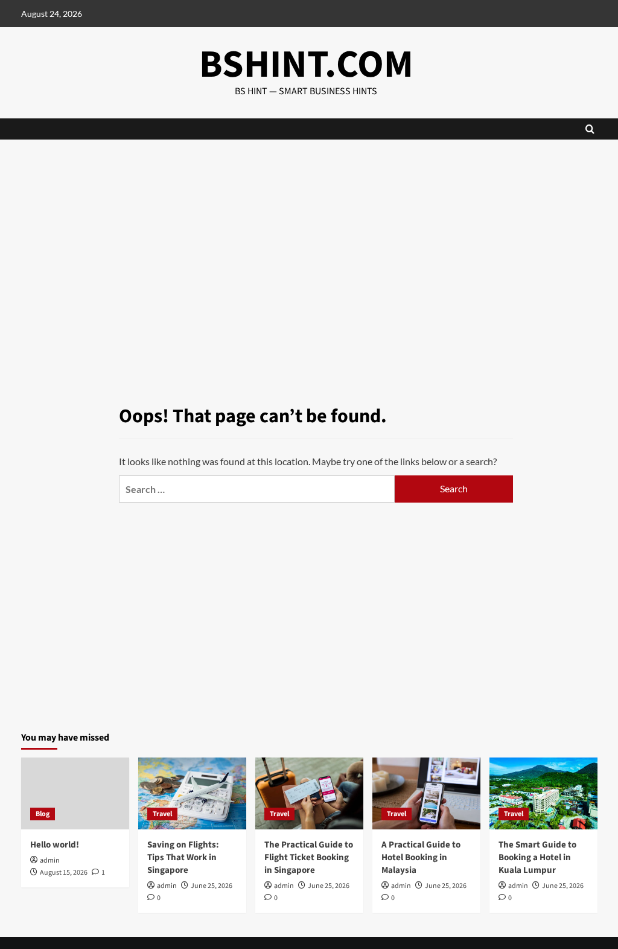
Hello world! (54, 844)
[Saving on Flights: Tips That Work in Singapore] (192, 793)
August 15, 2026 (64, 872)
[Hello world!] (75, 793)
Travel (162, 814)
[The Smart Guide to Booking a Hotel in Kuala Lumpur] (543, 793)
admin (50, 860)
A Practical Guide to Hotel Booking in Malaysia (420, 857)
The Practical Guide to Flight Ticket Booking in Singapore (308, 857)
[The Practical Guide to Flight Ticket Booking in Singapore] (309, 793)
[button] (589, 129)
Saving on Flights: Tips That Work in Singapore (183, 857)
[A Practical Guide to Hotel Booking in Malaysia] (426, 793)
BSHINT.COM (306, 64)
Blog (42, 814)
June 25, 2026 (211, 886)
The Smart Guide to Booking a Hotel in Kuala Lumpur (537, 857)
